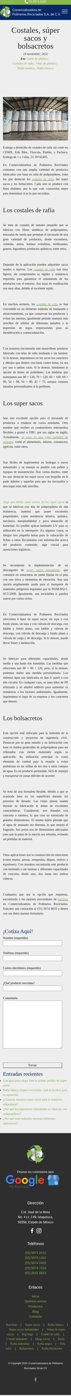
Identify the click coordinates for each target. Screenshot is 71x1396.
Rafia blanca (56, 1324)
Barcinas (11, 1324)
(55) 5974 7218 (35, 1268)
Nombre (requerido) (15, 938)
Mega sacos (42, 1339)
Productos (35, 1306)
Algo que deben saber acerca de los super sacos (33, 502)
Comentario (10, 998)
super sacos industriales (43, 570)
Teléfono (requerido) (16, 953)
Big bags (27, 1334)
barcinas (63, 899)
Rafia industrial (19, 1343)
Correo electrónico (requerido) (22, 968)
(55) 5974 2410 (35, 1253)
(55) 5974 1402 (35, 1258)
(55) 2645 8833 (35, 1273)
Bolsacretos (26, 1348)
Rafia (61, 1339)
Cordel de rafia (50, 1334)
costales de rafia (43, 179)
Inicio (35, 1296)
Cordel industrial (17, 1339)
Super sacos (32, 1324)
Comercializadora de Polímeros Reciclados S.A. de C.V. (36, 12)
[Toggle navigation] (65, 11)
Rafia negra (44, 1343)
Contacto (35, 1316)
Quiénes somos (36, 1301)
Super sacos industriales (24, 1329)
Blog (35, 1311)
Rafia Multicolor (52, 1348)
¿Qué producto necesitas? (19, 983)
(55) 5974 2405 (35, 1263)
